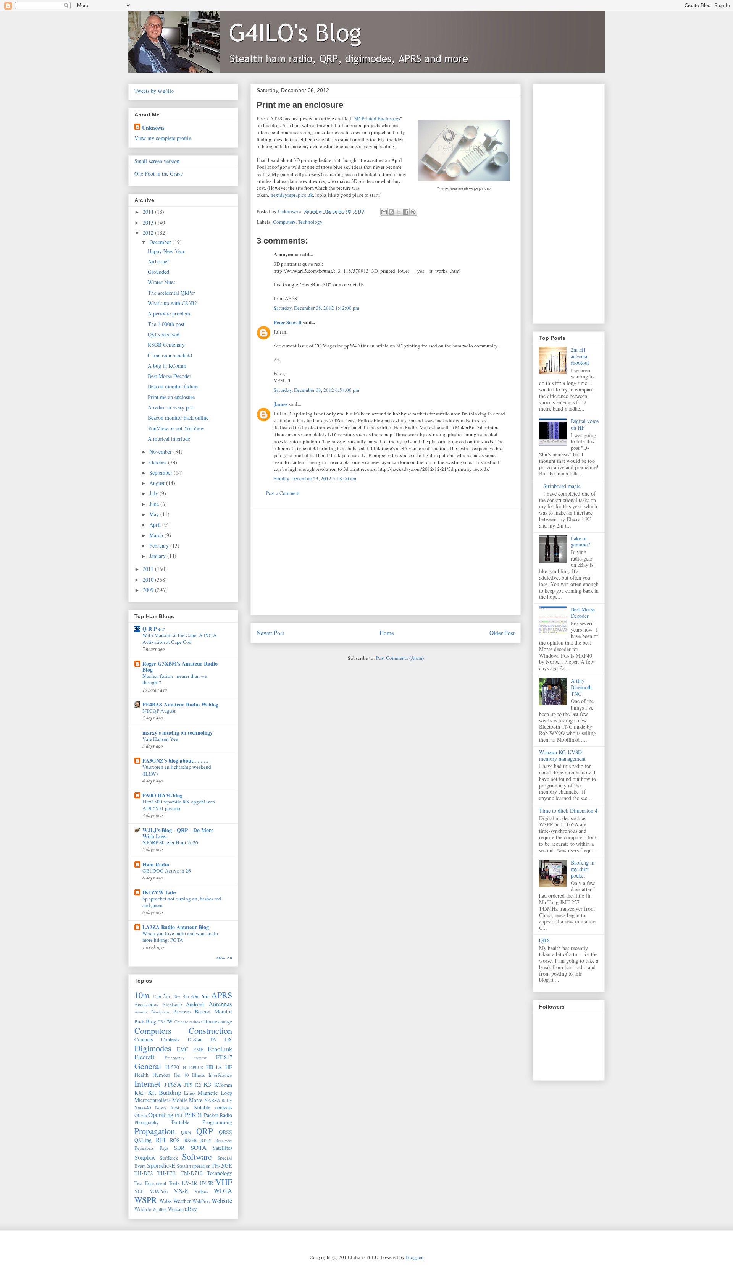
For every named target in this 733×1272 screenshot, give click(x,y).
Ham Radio (155, 864)
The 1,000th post (166, 324)
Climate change (216, 1021)
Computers (284, 221)
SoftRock (169, 1158)
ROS (175, 1140)
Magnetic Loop (215, 1092)
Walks (166, 1201)
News (160, 1107)
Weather (182, 1200)
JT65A (172, 1084)
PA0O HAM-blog (162, 795)
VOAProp (159, 1191)
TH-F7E (166, 1173)
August (157, 482)
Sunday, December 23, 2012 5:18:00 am (315, 478)
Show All (224, 957)
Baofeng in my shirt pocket (582, 869)
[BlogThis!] (391, 212)
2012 (149, 232)
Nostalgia (179, 1107)
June (154, 504)
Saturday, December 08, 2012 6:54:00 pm (316, 389)
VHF (223, 1181)
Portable (180, 1122)
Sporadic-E (161, 1165)
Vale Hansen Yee (160, 738)
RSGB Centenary (166, 344)
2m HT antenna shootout (580, 356)
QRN (186, 1132)
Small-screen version (156, 161)
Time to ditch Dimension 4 (568, 810)
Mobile (179, 1100)
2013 (149, 222)
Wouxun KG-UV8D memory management (562, 755)
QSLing (143, 1140)
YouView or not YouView (176, 428)
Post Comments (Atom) (400, 658)
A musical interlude (169, 438)
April (155, 524)
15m (157, 996)
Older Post (502, 633)
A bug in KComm (167, 365)
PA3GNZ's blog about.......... (175, 760)
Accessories (146, 1004)
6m (205, 996)
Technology (310, 221)
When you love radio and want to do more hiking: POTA (180, 936)
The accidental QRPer (171, 292)
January (158, 555)
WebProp (201, 1201)
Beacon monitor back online (178, 417)
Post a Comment (283, 493)
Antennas (220, 1003)
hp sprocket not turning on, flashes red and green (181, 901)
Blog (151, 1021)
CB (160, 1022)
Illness (198, 1075)
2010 (149, 579)
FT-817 (224, 1057)
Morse (195, 1100)
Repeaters (144, 1148)
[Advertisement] (385, 561)
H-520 (172, 1067)
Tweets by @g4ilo (154, 90)
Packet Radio (218, 1114)
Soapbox (144, 1157)
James (280, 403)
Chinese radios (187, 1022)
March (157, 535)
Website (222, 1200)
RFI (161, 1139)
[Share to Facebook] (406, 212)
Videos (201, 1191)
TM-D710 (191, 1173)
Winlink (159, 1209)
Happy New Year (166, 251)
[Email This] (384, 212)
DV (213, 1039)
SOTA (199, 1147)
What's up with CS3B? (172, 303)
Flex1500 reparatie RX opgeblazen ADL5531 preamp (178, 804)
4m (186, 996)
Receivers (223, 1140)
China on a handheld (170, 355)
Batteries (182, 1012)
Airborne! (158, 261)
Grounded (158, 271)
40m (177, 996)
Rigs (164, 1148)
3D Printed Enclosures (377, 118)
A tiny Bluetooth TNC (581, 687)
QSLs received (163, 334)
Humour (161, 1074)
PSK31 (193, 1114)
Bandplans (160, 1012)
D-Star (194, 1039)
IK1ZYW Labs (159, 892)
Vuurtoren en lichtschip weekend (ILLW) (176, 770)
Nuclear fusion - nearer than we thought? (174, 679)
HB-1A (214, 1067)
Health (141, 1074)
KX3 (139, 1092)
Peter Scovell (288, 322)
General (147, 1066)
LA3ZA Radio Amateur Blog (175, 927)
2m (166, 996)
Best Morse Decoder (169, 376)
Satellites (222, 1147)
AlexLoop (172, 1004)
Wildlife (142, 1209)
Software (197, 1156)
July (154, 493)
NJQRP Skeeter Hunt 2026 (170, 842)
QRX (544, 940)
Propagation (154, 1130)
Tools (174, 1183)
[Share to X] (398, 212)
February (159, 545)
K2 (198, 1085)
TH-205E (222, 1165)
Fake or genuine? (580, 541)
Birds (139, 1021)
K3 (207, 1084)
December (161, 242)
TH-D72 (143, 1173)
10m (141, 994)
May (154, 514)
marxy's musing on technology (177, 733)
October (158, 462)
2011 (149, 568)
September (161, 472)
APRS (221, 994)
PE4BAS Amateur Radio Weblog (180, 704)
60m (195, 996)
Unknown (153, 128)
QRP (204, 1130)
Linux (189, 1093)
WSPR (145, 1199)
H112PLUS (193, 1067)
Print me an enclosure (171, 397)
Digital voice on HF (585, 424)
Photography (146, 1122)
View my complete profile (162, 138)
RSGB (190, 1140)
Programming (217, 1122)
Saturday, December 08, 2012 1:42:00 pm (316, 307)
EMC (182, 1049)
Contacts (143, 1039)
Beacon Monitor (213, 1011)
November (161, 451)
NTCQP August (159, 710)
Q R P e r (153, 629)
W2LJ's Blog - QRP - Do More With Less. (177, 833)
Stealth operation (193, 1166)
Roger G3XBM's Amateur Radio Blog (180, 666)
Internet (147, 1083)
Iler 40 (181, 1075)
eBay (191, 1208)
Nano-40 (142, 1107)
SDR (179, 1147)
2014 (149, 211)
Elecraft (144, 1056)
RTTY (206, 1140)
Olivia (140, 1115)
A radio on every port (171, 407)
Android (195, 1004)
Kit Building (164, 1092)
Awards (140, 1012)
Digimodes (152, 1048)
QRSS (225, 1132)
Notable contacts (213, 1107)
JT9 (188, 1084)
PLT (179, 1115)
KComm (223, 1084)
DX (228, 1039)
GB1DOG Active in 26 (166, 870)
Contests (170, 1039)
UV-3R (189, 1182)
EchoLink (220, 1048)
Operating (160, 1114)
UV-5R (206, 1183)
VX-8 (181, 1190)
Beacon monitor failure (173, 386)
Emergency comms (186, 1057)
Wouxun (176, 1209)
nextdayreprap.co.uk (292, 194)
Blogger (414, 1257)
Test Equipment (150, 1183)
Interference (220, 1075)
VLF (139, 1191)
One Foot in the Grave (158, 173)
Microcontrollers (152, 1100)
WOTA (223, 1190)
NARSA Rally (218, 1100)
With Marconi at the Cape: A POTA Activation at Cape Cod (179, 638)
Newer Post (270, 633)
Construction (210, 1030)
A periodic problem (169, 313)
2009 (149, 589)
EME (198, 1049)
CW (168, 1021)
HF (228, 1067)
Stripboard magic (562, 486)
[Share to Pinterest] (413, 212)
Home (386, 633)
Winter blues (161, 282)
